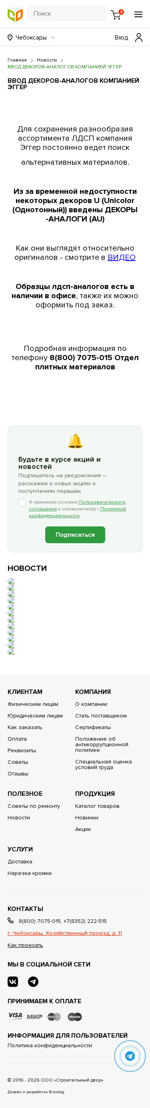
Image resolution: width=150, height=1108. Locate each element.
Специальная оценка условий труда (103, 764)
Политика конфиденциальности (50, 1045)
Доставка (20, 861)
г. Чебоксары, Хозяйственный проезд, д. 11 (65, 933)
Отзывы (18, 773)
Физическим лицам (33, 704)
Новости (19, 817)
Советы (18, 762)
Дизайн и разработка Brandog (36, 1092)
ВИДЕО (122, 257)
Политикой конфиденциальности (77, 512)
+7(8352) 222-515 (85, 921)
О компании (91, 704)
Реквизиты (22, 750)
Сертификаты (93, 727)
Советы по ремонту (34, 806)
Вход (121, 37)
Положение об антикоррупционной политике (101, 744)
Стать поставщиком (101, 715)
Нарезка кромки (30, 873)
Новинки (86, 817)
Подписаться (75, 534)
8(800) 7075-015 (40, 921)
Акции (83, 829)
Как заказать (25, 727)
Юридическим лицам (35, 715)
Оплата (17, 738)
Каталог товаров (97, 806)
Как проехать (25, 945)
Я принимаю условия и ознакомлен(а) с (77, 509)
